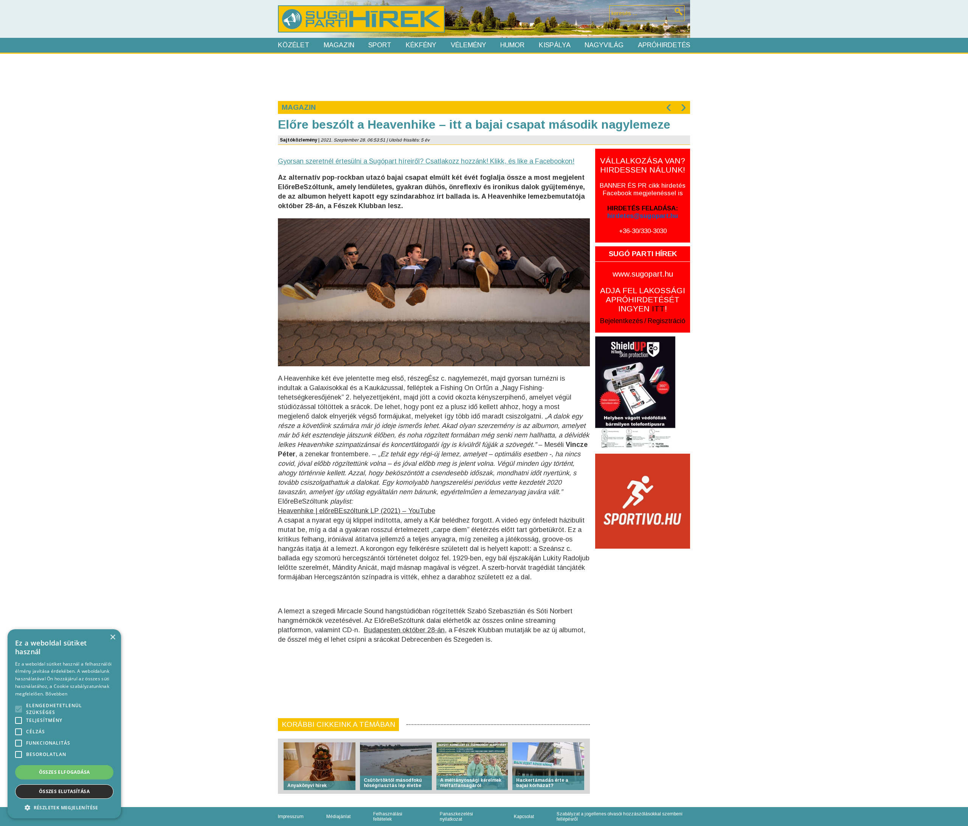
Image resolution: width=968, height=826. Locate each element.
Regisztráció (666, 321)
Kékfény (421, 45)
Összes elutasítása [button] (64, 791)
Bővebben (56, 694)
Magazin (339, 45)
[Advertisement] (483, 76)
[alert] (64, 723)
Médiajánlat (338, 816)
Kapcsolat (524, 816)
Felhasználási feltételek (387, 816)
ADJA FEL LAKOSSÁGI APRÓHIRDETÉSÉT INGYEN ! (642, 299)
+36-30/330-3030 (643, 231)
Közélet (293, 45)
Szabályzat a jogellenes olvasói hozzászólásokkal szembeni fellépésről (620, 816)
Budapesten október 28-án (404, 630)
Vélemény (468, 45)
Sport (379, 45)
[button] (64, 807)
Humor (512, 45)
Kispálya (555, 45)
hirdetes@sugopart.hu (642, 215)
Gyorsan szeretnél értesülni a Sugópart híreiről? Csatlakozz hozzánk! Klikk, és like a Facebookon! (426, 161)
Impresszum (291, 816)
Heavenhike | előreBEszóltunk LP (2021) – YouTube (356, 511)
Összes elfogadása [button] (64, 772)
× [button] (112, 637)
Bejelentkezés (621, 321)
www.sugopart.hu (643, 273)
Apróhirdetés (664, 45)
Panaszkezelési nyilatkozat (456, 816)
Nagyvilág (604, 45)
